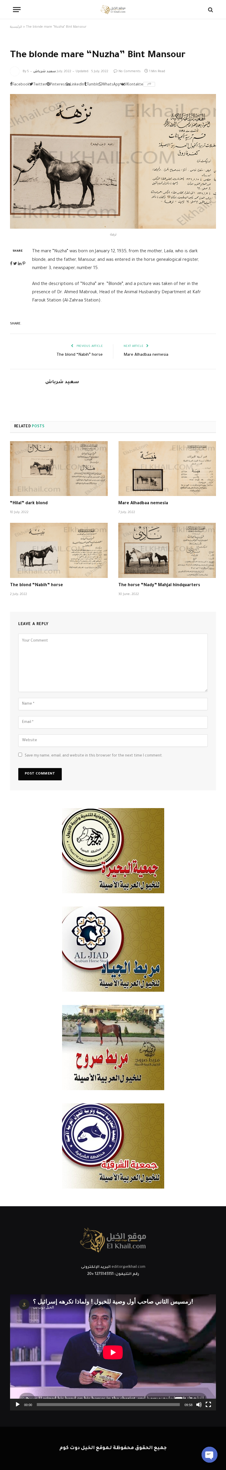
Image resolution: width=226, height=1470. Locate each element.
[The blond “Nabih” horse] (59, 550)
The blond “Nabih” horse (79, 355)
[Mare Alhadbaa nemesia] (167, 468)
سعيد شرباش (44, 71)
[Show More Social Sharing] (149, 84)
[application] (113, 1352)
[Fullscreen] (208, 1405)
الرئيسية (16, 27)
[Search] (210, 9)
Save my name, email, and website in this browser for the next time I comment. (94, 756)
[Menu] (17, 9)
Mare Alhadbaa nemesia (146, 355)
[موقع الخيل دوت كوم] (113, 9)
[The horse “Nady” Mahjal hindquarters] (167, 550)
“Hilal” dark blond (29, 503)
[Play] (18, 1405)
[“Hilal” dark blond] (59, 468)
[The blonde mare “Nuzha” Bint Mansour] (113, 161)
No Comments (130, 71)
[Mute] (199, 1405)
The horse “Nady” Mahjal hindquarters (159, 585)
